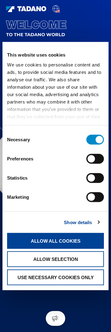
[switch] (95, 159)
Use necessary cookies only (56, 277)
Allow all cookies (55, 241)
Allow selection (55, 259)
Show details (78, 222)
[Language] (55, 8)
